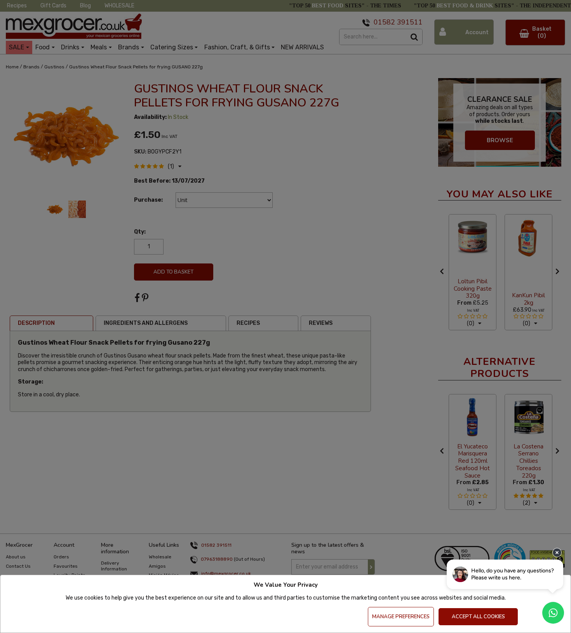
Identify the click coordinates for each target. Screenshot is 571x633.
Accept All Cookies (478, 616)
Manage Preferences (401, 616)
